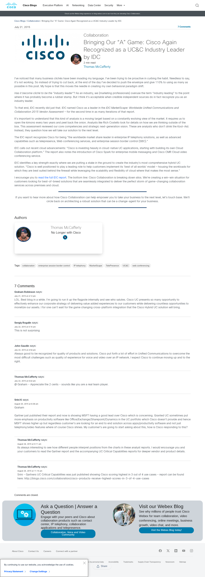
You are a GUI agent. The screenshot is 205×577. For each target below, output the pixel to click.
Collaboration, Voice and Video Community (68, 533)
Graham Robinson (24, 292)
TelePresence (112, 265)
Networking (78, 5)
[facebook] (160, 550)
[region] (44, 568)
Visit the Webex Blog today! (166, 530)
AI (67, 5)
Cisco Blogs (30, 5)
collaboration (28, 265)
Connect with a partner (67, 551)
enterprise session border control (54, 265)
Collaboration (33, 21)
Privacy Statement (13, 571)
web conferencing (141, 265)
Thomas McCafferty (97, 66)
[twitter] (168, 550)
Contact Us (33, 551)
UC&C (126, 265)
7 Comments (184, 27)
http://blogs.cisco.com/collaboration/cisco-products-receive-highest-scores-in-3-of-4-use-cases (86, 478)
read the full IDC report (52, 178)
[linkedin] (175, 550)
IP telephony (80, 265)
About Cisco (17, 551)
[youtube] (183, 550)
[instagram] (191, 550)
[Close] (84, 562)
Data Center (94, 5)
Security (108, 5)
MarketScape (95, 265)
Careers (47, 551)
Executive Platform (53, 5)
